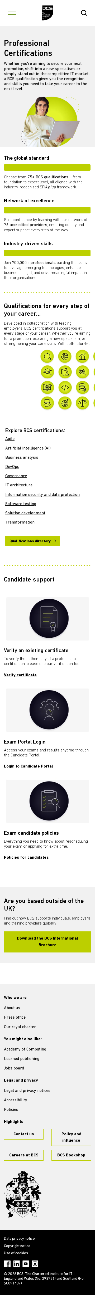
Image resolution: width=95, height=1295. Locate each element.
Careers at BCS (24, 1155)
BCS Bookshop (71, 1155)
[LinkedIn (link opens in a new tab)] (16, 1263)
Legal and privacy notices (27, 1091)
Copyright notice (17, 1246)
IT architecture (18, 485)
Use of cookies (16, 1253)
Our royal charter (20, 1027)
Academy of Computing (25, 1049)
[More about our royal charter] (22, 1194)
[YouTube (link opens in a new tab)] (25, 1263)
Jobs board (14, 1068)
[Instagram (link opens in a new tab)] (35, 1263)
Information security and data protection (42, 495)
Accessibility (15, 1100)
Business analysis (21, 458)
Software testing (20, 504)
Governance (16, 476)
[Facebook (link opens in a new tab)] (7, 1263)
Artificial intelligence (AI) (28, 448)
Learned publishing (21, 1059)
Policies (11, 1110)
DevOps (12, 467)
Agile (10, 439)
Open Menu (12, 13)
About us (12, 1008)
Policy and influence (71, 1137)
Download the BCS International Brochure (47, 941)
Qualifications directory (30, 541)
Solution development (25, 513)
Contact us (23, 1134)
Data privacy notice (19, 1239)
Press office (15, 1017)
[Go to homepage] (48, 13)
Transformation (20, 522)
